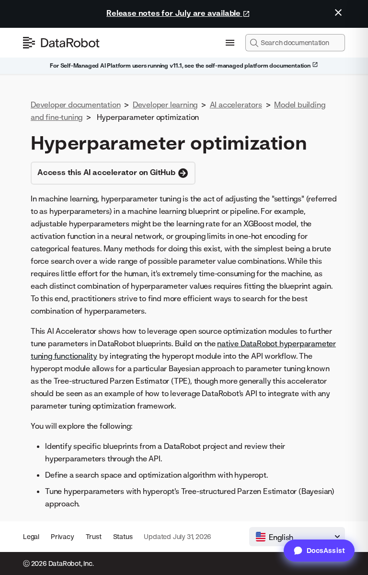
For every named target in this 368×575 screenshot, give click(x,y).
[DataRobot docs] (61, 42)
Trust (94, 536)
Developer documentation (75, 104)
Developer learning (165, 104)
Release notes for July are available (174, 13)
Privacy (62, 536)
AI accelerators (236, 104)
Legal (31, 536)
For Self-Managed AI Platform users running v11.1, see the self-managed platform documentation (180, 65)
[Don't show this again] (338, 12)
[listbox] (297, 536)
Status (123, 536)
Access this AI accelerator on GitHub (107, 172)
